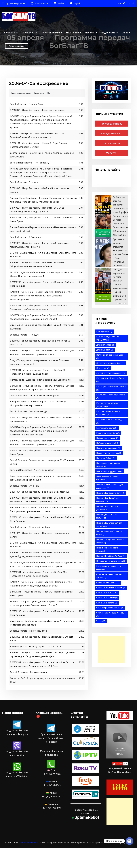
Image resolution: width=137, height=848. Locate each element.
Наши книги (72, 32)
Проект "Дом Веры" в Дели (110, 493)
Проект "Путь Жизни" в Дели (110, 556)
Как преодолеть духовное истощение (108, 413)
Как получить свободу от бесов (111, 388)
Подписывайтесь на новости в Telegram (17, 732)
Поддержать (41, 3)
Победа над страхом (107, 438)
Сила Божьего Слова (107, 582)
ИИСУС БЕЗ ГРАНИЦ (29, 842)
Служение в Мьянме (107, 597)
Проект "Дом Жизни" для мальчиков (107, 500)
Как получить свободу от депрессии (108, 405)
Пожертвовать (16, 46)
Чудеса (100, 621)
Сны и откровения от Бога (109, 607)
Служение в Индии (106, 592)
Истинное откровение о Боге (109, 356)
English (77, 3)
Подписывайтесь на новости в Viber (17, 753)
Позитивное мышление (108, 448)
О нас (125, 32)
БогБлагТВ (10, 32)
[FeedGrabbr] (111, 303)
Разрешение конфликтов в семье (108, 568)
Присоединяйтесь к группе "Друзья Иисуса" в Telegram (51, 738)
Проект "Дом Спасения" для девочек (109, 524)
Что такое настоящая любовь (110, 614)
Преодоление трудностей (109, 471)
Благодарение (104, 331)
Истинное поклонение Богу (110, 363)
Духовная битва (105, 345)
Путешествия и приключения (110, 561)
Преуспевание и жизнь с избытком (107, 478)
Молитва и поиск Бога (108, 433)
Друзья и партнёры (15, 3)
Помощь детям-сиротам (108, 453)
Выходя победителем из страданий (107, 338)
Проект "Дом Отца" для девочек (107, 508)
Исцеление (102, 368)
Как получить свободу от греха (110, 396)
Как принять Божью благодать (110, 421)
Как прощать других (106, 428)
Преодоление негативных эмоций (108, 465)
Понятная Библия (50, 32)
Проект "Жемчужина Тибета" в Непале (110, 541)
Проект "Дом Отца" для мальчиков (107, 516)
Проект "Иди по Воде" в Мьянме (107, 549)
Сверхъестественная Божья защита (109, 576)
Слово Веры (28, 32)
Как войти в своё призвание (110, 373)
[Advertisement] (112, 649)
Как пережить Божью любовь (110, 380)
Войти (61, 3)
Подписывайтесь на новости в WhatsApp (17, 774)
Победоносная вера (107, 443)
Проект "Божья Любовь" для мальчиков (109, 486)
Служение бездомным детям (110, 587)
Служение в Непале (106, 602)
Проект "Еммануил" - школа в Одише (109, 533)
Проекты (90, 32)
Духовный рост (104, 349)
